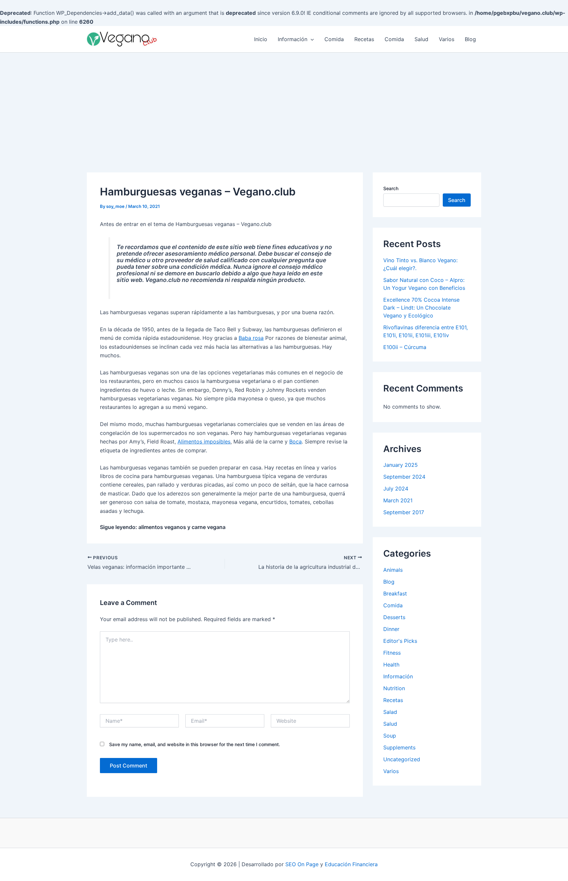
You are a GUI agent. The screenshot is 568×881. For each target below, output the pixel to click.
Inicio (260, 39)
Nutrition (394, 688)
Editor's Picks (400, 641)
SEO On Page (302, 864)
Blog (470, 39)
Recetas (364, 39)
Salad (390, 712)
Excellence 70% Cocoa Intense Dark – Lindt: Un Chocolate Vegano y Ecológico (421, 307)
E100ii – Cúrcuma (404, 347)
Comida (334, 39)
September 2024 (404, 476)
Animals (393, 569)
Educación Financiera (351, 864)
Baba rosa (251, 338)
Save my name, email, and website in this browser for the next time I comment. (194, 744)
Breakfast (395, 593)
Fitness (392, 652)
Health (391, 664)
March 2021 (398, 500)
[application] (310, 39)
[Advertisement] (284, 102)
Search (390, 188)
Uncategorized (401, 759)
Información (292, 39)
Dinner (391, 629)
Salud (421, 39)
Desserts (394, 617)
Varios (446, 39)
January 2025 (400, 465)
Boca (295, 441)
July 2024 (395, 488)
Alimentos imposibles (204, 441)
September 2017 (403, 512)
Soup (389, 735)
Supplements (399, 747)
